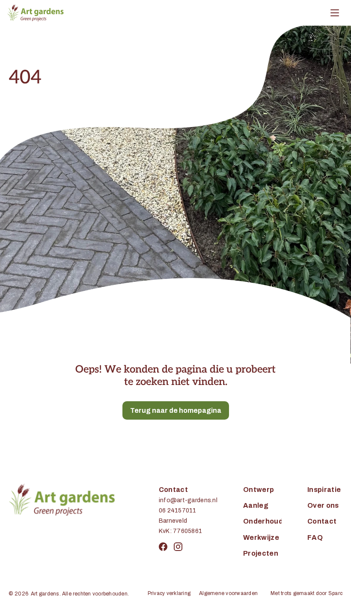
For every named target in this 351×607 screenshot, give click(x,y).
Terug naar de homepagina (175, 410)
